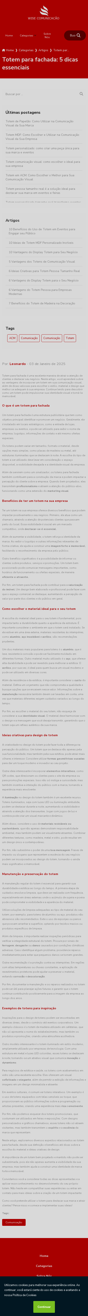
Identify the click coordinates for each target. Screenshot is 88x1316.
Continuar (44, 1307)
